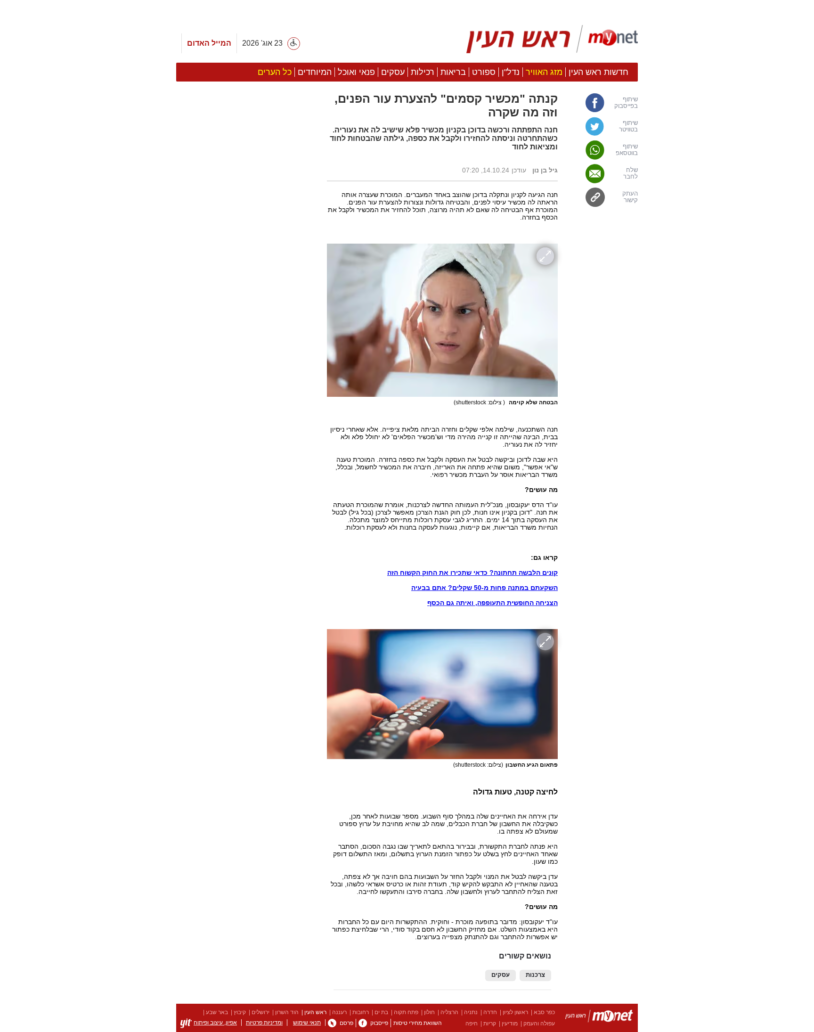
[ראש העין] (552, 39)
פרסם (346, 1023)
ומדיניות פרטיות (264, 1022)
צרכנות (535, 975)
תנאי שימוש (307, 1022)
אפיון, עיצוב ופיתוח (215, 1022)
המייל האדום (209, 43)
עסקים (500, 975)
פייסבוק (379, 1023)
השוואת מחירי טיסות (417, 1023)
